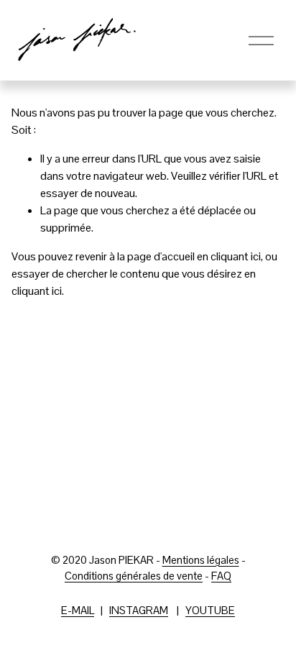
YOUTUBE (210, 610)
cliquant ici (236, 256)
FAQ (221, 575)
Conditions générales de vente (134, 575)
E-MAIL (77, 610)
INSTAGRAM (138, 610)
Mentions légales (200, 560)
